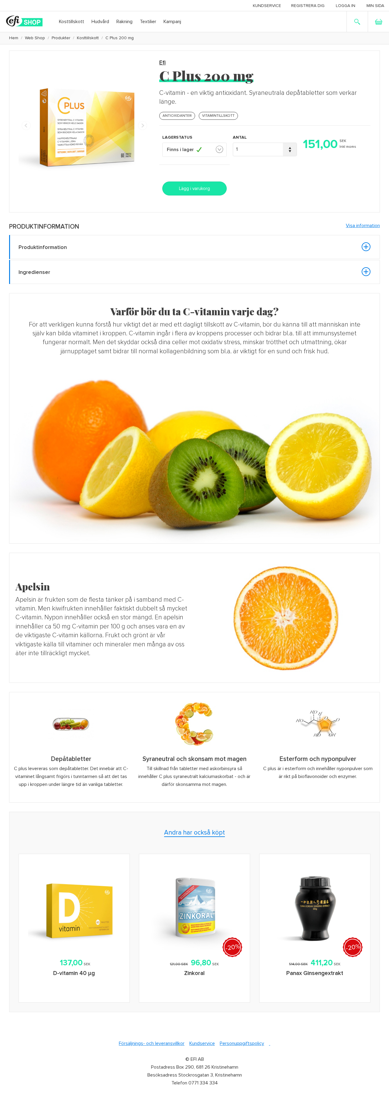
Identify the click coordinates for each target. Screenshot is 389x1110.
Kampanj (172, 22)
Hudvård (100, 22)
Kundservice (267, 5)
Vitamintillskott (218, 115)
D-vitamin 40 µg (74, 973)
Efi (162, 62)
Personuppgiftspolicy (242, 1043)
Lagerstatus (177, 137)
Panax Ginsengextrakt (314, 973)
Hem (13, 37)
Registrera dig (308, 5)
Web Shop (35, 37)
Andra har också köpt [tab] (194, 832)
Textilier (148, 22)
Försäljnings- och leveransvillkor (151, 1043)
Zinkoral (194, 973)
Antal (240, 137)
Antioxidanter (177, 115)
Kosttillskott (71, 22)
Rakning (124, 22)
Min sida (375, 5)
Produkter (61, 37)
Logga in (345, 5)
